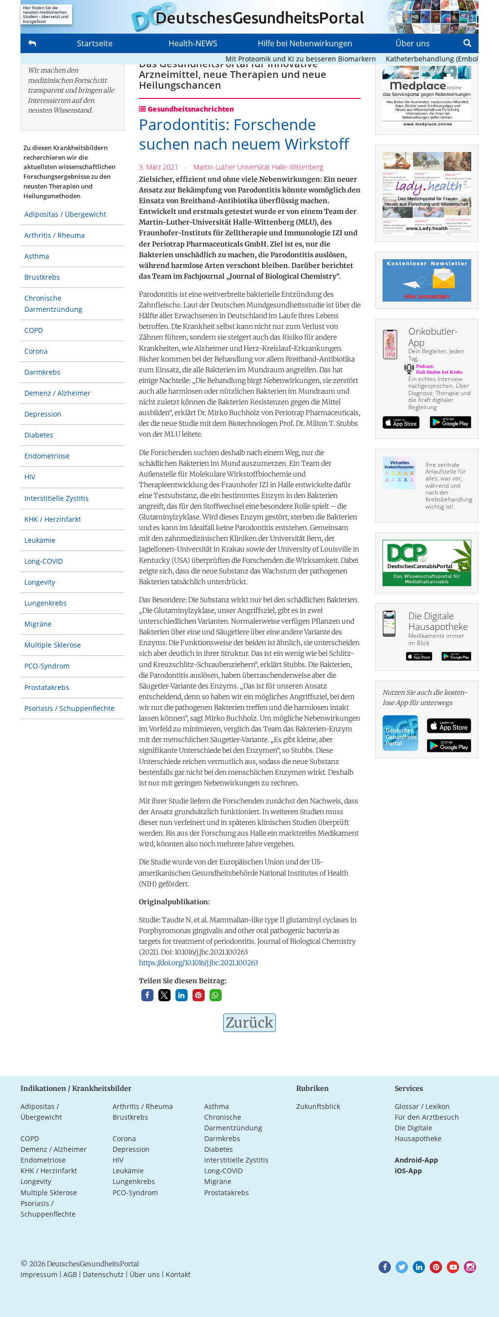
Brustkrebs (42, 277)
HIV (29, 476)
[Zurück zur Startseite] (249, 17)
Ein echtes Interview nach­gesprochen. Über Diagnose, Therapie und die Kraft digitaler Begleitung (439, 393)
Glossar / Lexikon (422, 1106)
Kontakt (178, 1274)
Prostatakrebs (46, 687)
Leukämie (40, 540)
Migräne (38, 624)
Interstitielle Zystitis (56, 498)
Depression (42, 414)
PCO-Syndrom (47, 665)
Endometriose (47, 455)
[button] (147, 995)
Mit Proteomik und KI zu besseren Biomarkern (286, 58)
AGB (70, 1274)
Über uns (413, 43)
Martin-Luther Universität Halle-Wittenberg (258, 167)
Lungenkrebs (45, 603)
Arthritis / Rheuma (54, 235)
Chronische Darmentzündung (53, 303)
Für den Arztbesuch (427, 1117)
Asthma (36, 256)
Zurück (249, 1022)
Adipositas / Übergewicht (65, 214)
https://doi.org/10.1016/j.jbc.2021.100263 (198, 962)
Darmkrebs (42, 372)
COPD (33, 330)
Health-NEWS (193, 43)
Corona (36, 351)
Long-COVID (43, 561)
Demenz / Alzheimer (57, 393)
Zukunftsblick (318, 1106)
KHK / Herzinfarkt (52, 519)
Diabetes (38, 434)
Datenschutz (103, 1274)
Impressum (39, 1274)
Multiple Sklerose (52, 644)
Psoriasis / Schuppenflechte (69, 708)
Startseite (95, 43)
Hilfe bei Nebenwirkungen (305, 43)
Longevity (39, 582)
